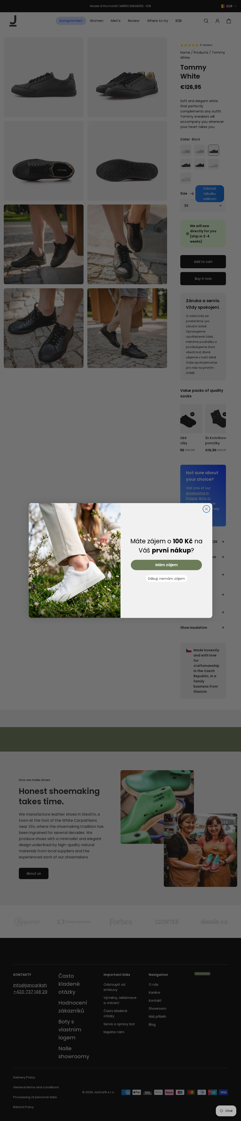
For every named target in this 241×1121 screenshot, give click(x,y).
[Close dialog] (206, 508)
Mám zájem (166, 565)
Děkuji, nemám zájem (166, 578)
